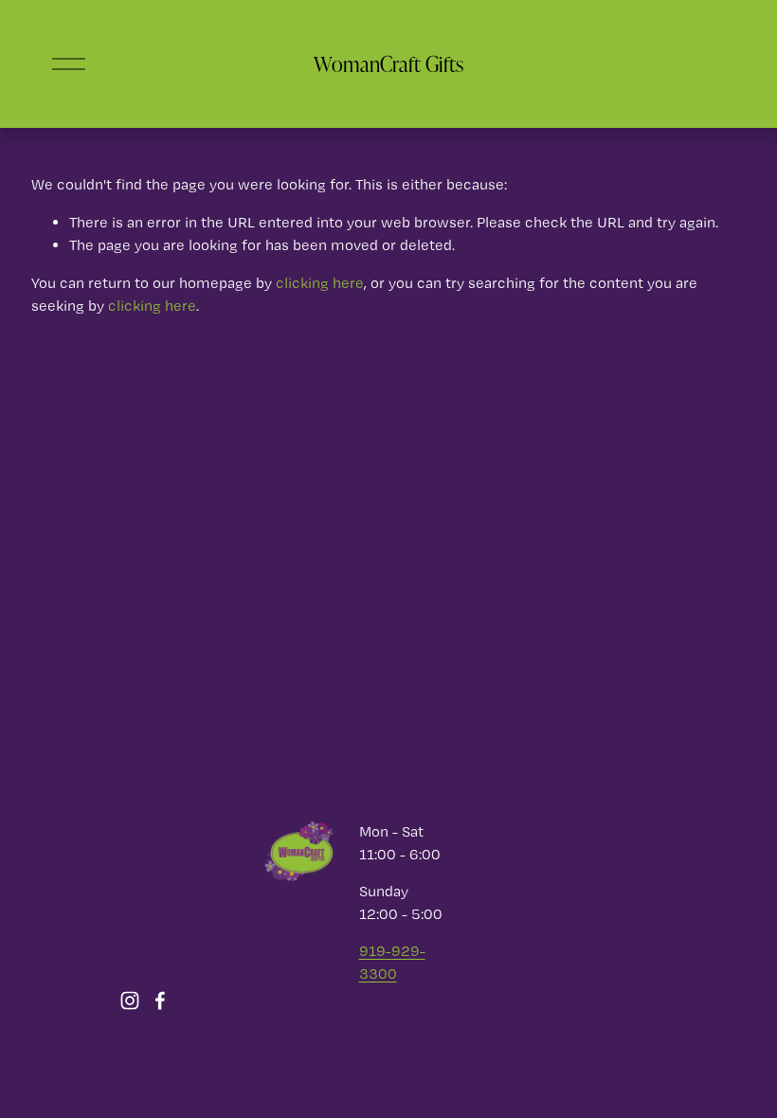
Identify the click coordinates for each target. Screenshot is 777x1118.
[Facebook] (160, 1000)
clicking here (320, 283)
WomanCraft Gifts (388, 63)
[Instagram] (129, 1000)
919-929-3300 (392, 962)
